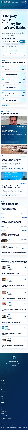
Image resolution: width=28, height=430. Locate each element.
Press (2, 407)
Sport (8, 316)
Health (7, 328)
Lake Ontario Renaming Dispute (19, 7)
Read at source (24, 211)
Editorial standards (5, 411)
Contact (2, 409)
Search (22, 41)
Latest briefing (4, 371)
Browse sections (14, 54)
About (2, 404)
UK (8, 279)
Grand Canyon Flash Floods (6, 7)
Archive (2, 376)
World (8, 267)
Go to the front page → (14, 50)
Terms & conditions (5, 416)
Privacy (2, 413)
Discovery (3, 383)
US (8, 292)
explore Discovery (14, 33)
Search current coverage (8, 38)
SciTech (9, 340)
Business (9, 304)
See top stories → (5, 105)
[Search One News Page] (22, 2)
